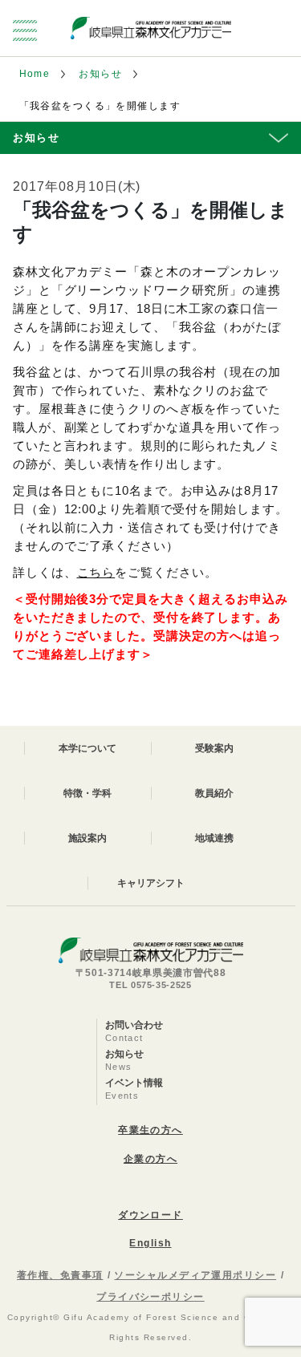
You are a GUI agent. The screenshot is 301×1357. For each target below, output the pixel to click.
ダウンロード (150, 1215)
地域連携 (214, 838)
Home (35, 73)
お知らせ (100, 73)
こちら (96, 572)
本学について (87, 748)
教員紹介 (214, 793)
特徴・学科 (87, 793)
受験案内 (214, 748)
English (150, 1243)
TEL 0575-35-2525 (150, 985)
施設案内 (87, 838)
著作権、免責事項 (60, 1275)
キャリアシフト (151, 883)
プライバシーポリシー (150, 1296)
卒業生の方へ (150, 1130)
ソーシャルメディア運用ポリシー (195, 1275)
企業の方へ (150, 1159)
